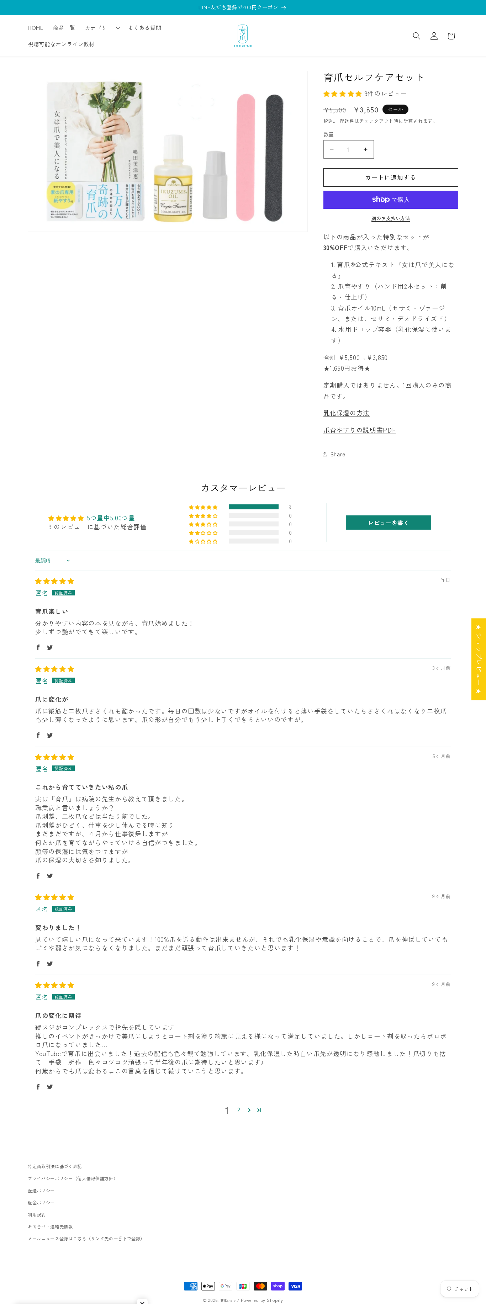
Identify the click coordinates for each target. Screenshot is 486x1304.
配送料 (347, 120)
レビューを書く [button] (389, 522)
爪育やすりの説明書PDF (359, 430)
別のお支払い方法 (390, 218)
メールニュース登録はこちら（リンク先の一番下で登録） (86, 1238)
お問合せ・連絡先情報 (50, 1226)
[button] (101, 28)
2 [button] (239, 1110)
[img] (54, 581)
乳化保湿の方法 (346, 413)
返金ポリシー (41, 1202)
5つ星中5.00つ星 (111, 518)
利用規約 (37, 1214)
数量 (328, 134)
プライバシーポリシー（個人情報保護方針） (73, 1178)
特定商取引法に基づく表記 (55, 1166)
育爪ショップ (230, 1300)
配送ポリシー (41, 1190)
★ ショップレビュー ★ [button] (479, 659)
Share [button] (338, 454)
